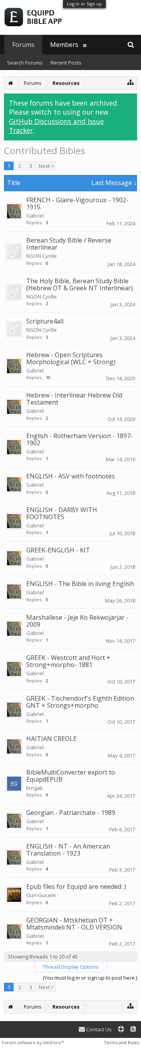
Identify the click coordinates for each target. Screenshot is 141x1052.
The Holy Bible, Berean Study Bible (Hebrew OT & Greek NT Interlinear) (79, 284)
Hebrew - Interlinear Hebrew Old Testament (74, 398)
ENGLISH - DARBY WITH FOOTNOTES (61, 513)
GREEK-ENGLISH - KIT (58, 550)
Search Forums (25, 62)
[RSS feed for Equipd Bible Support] (133, 1029)
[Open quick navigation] (130, 82)
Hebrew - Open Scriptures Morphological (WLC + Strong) (71, 358)
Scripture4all (44, 321)
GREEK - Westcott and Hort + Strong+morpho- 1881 (68, 661)
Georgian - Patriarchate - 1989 (70, 812)
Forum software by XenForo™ (33, 1042)
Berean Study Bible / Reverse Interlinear (68, 244)
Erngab (34, 787)
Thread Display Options (71, 966)
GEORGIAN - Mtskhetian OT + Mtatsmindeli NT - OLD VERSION (74, 924)
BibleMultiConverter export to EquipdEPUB (70, 776)
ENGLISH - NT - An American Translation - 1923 (68, 850)
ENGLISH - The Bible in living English (80, 583)
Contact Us (98, 1029)
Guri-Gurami (41, 895)
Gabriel (35, 215)
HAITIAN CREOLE (51, 738)
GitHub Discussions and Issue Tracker (56, 126)
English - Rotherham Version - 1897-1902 (79, 439)
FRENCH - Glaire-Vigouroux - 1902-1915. (77, 203)
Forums (23, 44)
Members (64, 44)
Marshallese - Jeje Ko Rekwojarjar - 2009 (77, 621)
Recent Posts (66, 62)
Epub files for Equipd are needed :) (76, 886)
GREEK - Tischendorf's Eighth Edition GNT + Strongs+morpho (80, 702)
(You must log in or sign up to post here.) (90, 977)
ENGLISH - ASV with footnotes (70, 476)
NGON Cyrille (41, 255)
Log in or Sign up (84, 4)
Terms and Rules (121, 1042)
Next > (46, 165)
